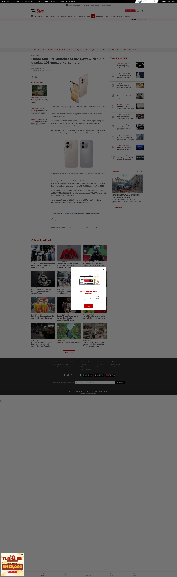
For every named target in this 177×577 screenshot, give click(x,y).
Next (88, 306)
